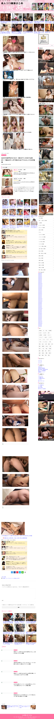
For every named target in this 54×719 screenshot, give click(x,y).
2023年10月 (40, 308)
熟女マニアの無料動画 (42, 370)
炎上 (43, 348)
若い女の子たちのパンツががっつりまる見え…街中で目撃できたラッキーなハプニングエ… (46, 159)
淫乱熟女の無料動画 (41, 368)
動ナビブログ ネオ (41, 380)
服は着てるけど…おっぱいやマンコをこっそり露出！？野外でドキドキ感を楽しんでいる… (46, 148)
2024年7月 (40, 304)
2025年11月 (40, 284)
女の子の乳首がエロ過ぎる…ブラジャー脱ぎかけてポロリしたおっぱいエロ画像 (46, 192)
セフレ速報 (40, 386)
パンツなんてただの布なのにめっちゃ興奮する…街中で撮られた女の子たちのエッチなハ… (46, 125)
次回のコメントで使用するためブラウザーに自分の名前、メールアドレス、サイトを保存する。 (19, 604)
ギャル (40, 232)
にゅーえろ (40, 360)
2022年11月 (40, 322)
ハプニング (40, 337)
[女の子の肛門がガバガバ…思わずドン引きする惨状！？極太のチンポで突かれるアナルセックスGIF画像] (20, 572)
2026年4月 (40, 278)
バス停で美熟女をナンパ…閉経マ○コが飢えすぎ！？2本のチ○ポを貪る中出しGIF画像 (16, 535)
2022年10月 (40, 323)
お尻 (17, 578)
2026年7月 (40, 274)
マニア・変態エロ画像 (42, 246)
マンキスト (40, 379)
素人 (46, 350)
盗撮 (42, 350)
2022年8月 (40, 326)
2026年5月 (40, 277)
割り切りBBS (40, 387)
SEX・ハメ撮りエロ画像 (43, 220)
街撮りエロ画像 (41, 267)
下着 (50, 341)
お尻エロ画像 (4, 576)
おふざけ (44, 332)
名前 (2, 600)
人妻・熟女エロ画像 (42, 248)
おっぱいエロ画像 (42, 225)
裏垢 (39, 355)
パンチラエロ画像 (42, 239)
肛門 (18, 578)
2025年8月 (40, 288)
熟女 (46, 348)
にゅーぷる (40, 361)
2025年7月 (40, 289)
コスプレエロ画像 (42, 234)
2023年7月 (40, 312)
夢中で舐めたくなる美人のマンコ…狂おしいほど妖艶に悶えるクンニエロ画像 (46, 136)
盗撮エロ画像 (41, 255)
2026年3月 (40, 279)
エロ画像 (14, 578)
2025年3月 (40, 294)
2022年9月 (40, 324)
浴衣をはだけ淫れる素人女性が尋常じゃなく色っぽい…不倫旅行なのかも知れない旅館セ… (45, 203)
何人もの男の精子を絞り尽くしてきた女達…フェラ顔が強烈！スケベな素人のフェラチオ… (46, 214)
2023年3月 (40, 317)
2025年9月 (40, 287)
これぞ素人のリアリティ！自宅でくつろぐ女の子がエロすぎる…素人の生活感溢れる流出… (45, 170)
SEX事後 (50, 330)
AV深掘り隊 (40, 366)
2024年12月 (40, 298)
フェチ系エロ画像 (42, 241)
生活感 (50, 348)
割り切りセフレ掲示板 (42, 388)
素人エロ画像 (41, 258)
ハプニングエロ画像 (42, 236)
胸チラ (49, 350)
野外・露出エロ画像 (42, 269)
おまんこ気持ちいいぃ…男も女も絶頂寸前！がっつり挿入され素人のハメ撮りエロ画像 (46, 114)
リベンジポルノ (45, 341)
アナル (6, 578)
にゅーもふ (40, 362)
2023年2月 (40, 318)
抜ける (47, 346)
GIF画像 (3, 578)
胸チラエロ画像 (41, 262)
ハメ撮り (45, 337)
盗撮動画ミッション (41, 371)
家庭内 (43, 346)
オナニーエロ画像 (42, 227)
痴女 (39, 350)
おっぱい (40, 332)
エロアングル (40, 375)
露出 (49, 355)
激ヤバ (40, 348)
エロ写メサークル (27, 715)
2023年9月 (40, 309)
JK (43, 330)
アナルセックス (10, 578)
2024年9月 (40, 302)
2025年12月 (40, 283)
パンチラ (50, 337)
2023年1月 (40, 319)
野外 (46, 355)
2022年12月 (40, 321)
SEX (46, 330)
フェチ (40, 339)
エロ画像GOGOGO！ (41, 378)
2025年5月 (40, 292)
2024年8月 (40, 303)
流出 (50, 346)
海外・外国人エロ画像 (42, 253)
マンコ (51, 339)
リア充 (40, 341)
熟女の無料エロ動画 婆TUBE (43, 369)
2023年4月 (40, 316)
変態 (39, 346)
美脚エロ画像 (41, 260)
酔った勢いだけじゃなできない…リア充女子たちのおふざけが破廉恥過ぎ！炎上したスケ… (46, 181)
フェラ (44, 339)
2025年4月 (40, 293)
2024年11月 (40, 299)
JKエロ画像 (41, 218)
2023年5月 (40, 314)
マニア (48, 339)
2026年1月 (40, 282)
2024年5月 (40, 307)
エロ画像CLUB (40, 377)
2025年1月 (40, 297)
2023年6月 (40, 313)
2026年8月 (40, 273)
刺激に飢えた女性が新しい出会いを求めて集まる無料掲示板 (15, 538)
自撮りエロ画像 (41, 265)
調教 (42, 355)
